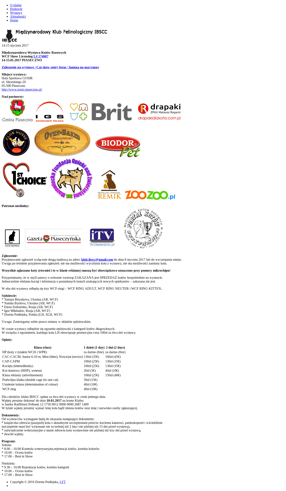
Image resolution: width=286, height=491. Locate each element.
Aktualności (18, 16)
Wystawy (16, 12)
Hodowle (16, 9)
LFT (63, 482)
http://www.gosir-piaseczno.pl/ (22, 89)
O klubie (16, 5)
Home (14, 20)
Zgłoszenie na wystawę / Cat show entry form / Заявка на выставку (50, 67)
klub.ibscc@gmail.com (97, 259)
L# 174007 (40, 56)
